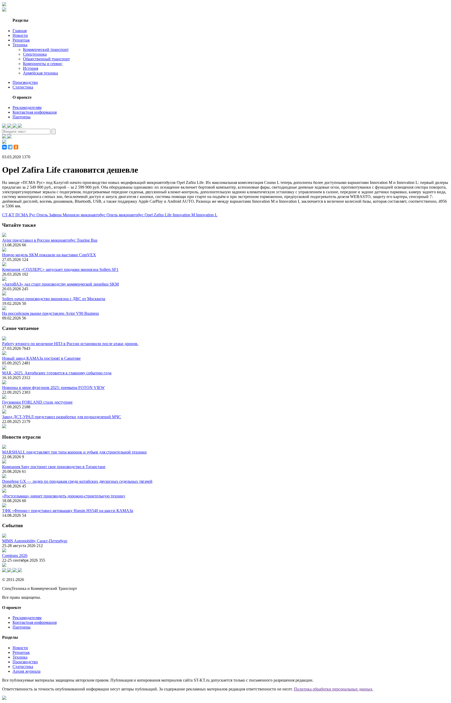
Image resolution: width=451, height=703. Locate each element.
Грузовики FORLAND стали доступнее (37, 402)
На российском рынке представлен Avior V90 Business (50, 313)
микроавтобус (132, 215)
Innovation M (184, 215)
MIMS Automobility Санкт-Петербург (35, 541)
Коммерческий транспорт (46, 49)
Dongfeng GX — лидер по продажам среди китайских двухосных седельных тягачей (77, 481)
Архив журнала (26, 671)
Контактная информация (35, 112)
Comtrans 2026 (14, 555)
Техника (20, 45)
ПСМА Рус (26, 215)
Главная (20, 30)
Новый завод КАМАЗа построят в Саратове (41, 358)
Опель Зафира (50, 215)
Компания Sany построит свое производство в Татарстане (53, 466)
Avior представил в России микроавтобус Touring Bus (49, 240)
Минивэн (72, 215)
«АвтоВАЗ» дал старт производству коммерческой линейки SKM (60, 284)
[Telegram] (10, 147)
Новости (20, 35)
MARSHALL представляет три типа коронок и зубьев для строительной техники (74, 452)
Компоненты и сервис (42, 63)
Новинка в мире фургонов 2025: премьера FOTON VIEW (53, 387)
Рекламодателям (27, 107)
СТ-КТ (8, 215)
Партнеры (22, 117)
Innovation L (206, 215)
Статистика (23, 87)
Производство (25, 82)
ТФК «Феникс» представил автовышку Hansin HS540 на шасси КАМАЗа (67, 510)
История (30, 68)
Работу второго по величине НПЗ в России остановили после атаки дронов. (70, 343)
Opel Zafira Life (159, 215)
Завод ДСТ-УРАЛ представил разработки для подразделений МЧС (61, 417)
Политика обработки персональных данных (333, 689)
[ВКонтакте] (4, 147)
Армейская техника (40, 73)
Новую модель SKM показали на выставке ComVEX (49, 255)
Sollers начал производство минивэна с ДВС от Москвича (53, 299)
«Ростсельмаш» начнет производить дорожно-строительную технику (63, 496)
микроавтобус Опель (100, 215)
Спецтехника (35, 54)
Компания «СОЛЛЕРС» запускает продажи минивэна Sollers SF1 (60, 269)
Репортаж (21, 40)
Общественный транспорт (46, 59)
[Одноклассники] (16, 147)
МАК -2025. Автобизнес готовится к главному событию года (56, 373)
